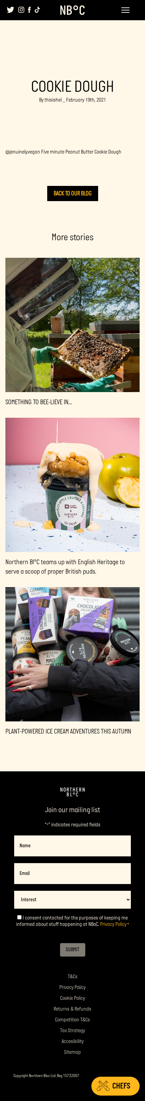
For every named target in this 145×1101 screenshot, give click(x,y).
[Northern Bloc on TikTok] (37, 10)
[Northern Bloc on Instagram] (21, 10)
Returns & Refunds (72, 1009)
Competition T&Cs (72, 1020)
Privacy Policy (113, 924)
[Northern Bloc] (72, 10)
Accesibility (73, 1041)
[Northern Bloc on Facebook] (29, 10)
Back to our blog (73, 193)
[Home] (72, 792)
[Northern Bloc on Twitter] (10, 10)
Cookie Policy (72, 998)
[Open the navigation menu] (125, 10)
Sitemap (72, 1052)
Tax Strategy (72, 1030)
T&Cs (73, 976)
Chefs (121, 1086)
